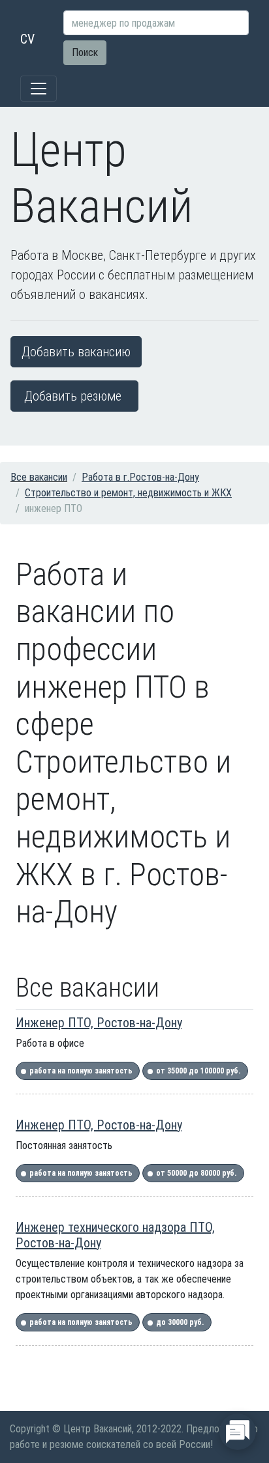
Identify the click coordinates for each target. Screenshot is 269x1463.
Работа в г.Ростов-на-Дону (140, 477)
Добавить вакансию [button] (76, 352)
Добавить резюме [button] (72, 396)
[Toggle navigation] (38, 89)
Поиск (85, 52)
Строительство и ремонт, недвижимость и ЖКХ (128, 493)
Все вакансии (38, 477)
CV (27, 39)
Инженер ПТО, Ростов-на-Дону (99, 1022)
